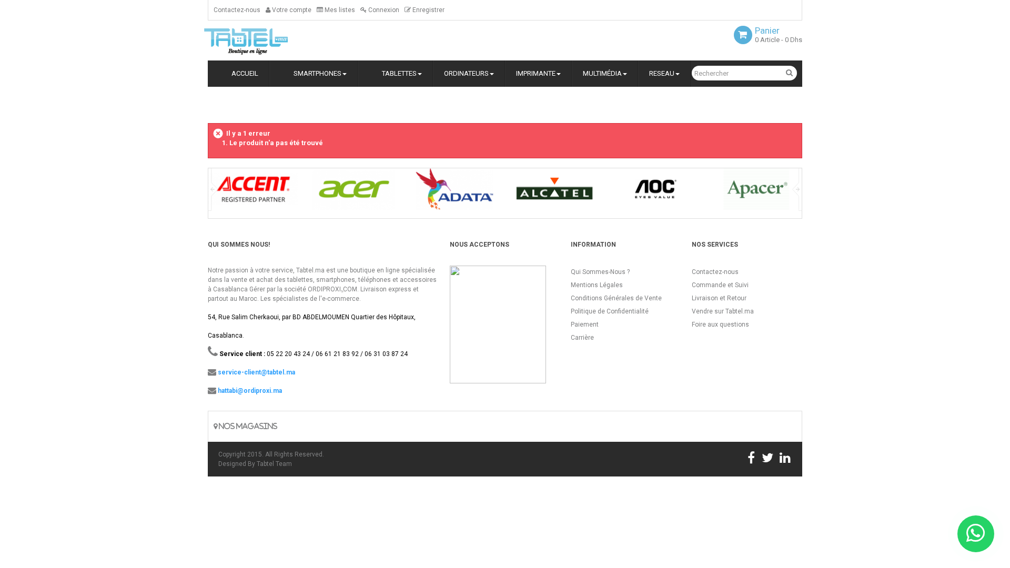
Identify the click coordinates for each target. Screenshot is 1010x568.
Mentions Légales (597, 285)
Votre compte (290, 10)
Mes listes (339, 10)
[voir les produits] (253, 193)
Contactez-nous (237, 10)
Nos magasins (247, 426)
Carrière (582, 337)
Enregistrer (428, 10)
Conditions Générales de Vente (616, 298)
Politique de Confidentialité (610, 311)
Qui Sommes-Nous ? (600, 272)
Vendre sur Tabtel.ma (723, 311)
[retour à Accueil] (212, 103)
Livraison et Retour (719, 298)
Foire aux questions (720, 324)
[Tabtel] (260, 40)
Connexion (383, 10)
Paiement (585, 324)
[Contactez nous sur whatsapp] (975, 533)
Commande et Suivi (720, 285)
